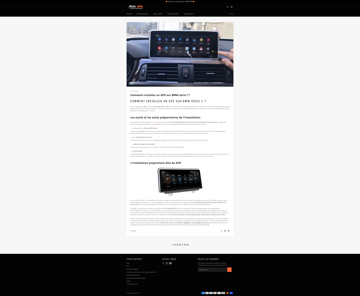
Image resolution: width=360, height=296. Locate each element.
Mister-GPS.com (135, 293)
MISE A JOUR (157, 14)
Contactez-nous (132, 284)
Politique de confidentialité (136, 278)
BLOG (128, 281)
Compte (231, 14)
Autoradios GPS (142, 14)
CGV (128, 266)
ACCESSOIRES (189, 14)
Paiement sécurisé (133, 275)
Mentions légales (132, 269)
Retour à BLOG (181, 244)
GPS (154, 122)
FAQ (128, 263)
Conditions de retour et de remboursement (141, 272)
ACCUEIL (129, 14)
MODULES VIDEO (173, 14)
